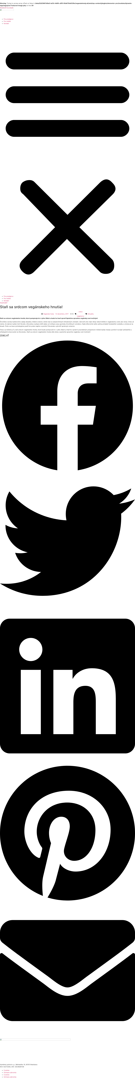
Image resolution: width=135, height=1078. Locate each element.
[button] (67, 160)
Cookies (6, 1070)
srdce (80, 312)
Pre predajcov (8, 19)
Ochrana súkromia (10, 1072)
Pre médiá (7, 21)
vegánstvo (80, 316)
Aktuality (91, 314)
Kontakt (6, 23)
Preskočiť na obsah (6, 8)
